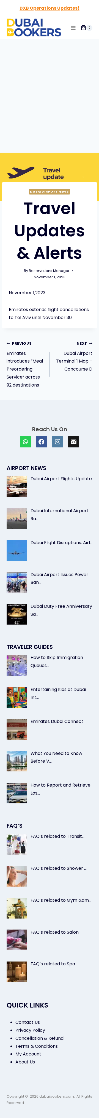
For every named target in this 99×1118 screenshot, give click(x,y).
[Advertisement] (49, 91)
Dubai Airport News (49, 191)
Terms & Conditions (36, 1046)
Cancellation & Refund (39, 1038)
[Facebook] (41, 442)
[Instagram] (57, 442)
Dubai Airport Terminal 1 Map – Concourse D (74, 356)
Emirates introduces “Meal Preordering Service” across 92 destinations (25, 364)
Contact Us (27, 1022)
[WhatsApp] (25, 442)
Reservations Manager (49, 270)
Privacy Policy (30, 1030)
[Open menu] (73, 27)
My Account (28, 1054)
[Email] (73, 442)
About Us (25, 1062)
